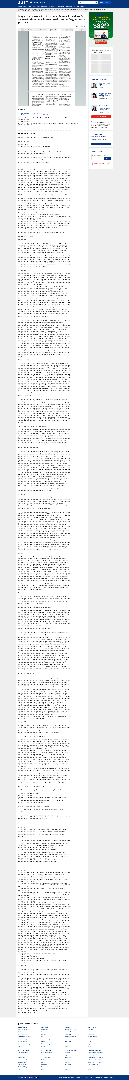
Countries (67, 1067)
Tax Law (66, 1044)
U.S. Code (20, 1055)
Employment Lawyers (24, 1036)
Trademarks (67, 1064)
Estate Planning (45, 1039)
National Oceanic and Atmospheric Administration (35, 115)
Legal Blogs (67, 1055)
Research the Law (42, 6)
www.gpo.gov (74, 123)
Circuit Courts (22, 1062)
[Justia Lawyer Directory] (40, 1077)
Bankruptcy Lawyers (24, 1029)
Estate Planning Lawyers (25, 1039)
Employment (68, 1034)
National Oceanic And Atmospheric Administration (57, 9)
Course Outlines (92, 1036)
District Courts (22, 1064)
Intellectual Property (70, 1036)
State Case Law (45, 1057)
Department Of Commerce (38, 9)
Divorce (43, 1034)
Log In (101, 2)
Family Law (44, 1041)
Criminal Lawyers (23, 1034)
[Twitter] (38, 1077)
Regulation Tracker (26, 9)
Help (82, 1077)
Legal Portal (71, 1077)
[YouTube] (27, 1077)
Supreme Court (22, 1060)
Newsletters (69, 6)
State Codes (44, 1055)
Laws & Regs (60, 6)
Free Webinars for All (99, 79)
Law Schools (51, 6)
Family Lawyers (22, 1041)
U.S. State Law (46, 1050)
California (44, 1060)
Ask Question (101, 144)
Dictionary (90, 1029)
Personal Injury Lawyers (25, 1044)
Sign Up (107, 2)
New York (44, 1064)
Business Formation (70, 1029)
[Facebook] (30, 1077)
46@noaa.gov (37, 204)
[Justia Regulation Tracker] (25, 2)
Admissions (91, 1032)
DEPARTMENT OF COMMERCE (29, 113)
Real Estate (67, 1041)
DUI (42, 1036)
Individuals (44, 1027)
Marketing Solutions (79, 6)
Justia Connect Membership (95, 1052)
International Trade (70, 1039)
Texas (43, 1067)
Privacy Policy (98, 1077)
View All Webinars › (101, 116)
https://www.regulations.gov (54, 211)
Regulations (21, 1057)
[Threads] (34, 1077)
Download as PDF (81, 27)
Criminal (43, 1032)
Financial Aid (91, 1034)
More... (20, 1046)
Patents (66, 1062)
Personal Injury (45, 1044)
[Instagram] (32, 1077)
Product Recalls (68, 1060)
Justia (19, 9)
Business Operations (70, 1032)
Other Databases (70, 1050)
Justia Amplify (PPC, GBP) (95, 1062)
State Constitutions (46, 1052)
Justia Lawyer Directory (94, 1055)
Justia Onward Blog (93, 1064)
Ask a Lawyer (31, 6)
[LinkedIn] (25, 1077)
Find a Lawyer (22, 6)
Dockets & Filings (23, 1067)
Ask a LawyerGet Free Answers (98, 135)
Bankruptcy (44, 1029)
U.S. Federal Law (23, 1050)
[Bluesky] (36, 1077)
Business (67, 1027)
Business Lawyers (23, 1032)
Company (77, 1077)
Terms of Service (88, 1077)
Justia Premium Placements (95, 1057)
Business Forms (68, 1057)
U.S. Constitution (23, 1052)
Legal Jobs (67, 1052)
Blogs (89, 1041)
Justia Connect (63, 1077)
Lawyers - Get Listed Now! (101, 163)
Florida (43, 1062)
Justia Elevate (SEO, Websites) (96, 1060)
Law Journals (91, 1039)
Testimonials (91, 1067)
